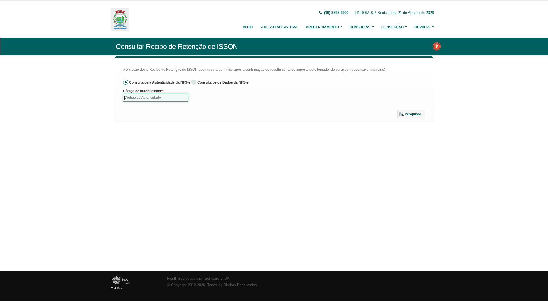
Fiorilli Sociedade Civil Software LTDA (198, 279)
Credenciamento (322, 27)
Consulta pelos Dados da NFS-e (223, 82)
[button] (411, 114)
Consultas (360, 27)
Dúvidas (422, 27)
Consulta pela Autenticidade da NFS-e (159, 82)
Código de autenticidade (142, 91)
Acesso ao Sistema (279, 27)
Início (248, 27)
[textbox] (155, 98)
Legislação (392, 27)
